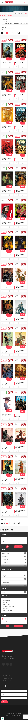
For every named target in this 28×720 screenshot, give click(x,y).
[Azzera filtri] (7, 546)
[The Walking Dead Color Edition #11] (21, 50)
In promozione (6, 600)
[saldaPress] (9, 2)
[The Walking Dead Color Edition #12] (21, 82)
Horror (14, 592)
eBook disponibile (7, 610)
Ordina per (3, 27)
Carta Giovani (6, 604)
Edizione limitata (14, 585)
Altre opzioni (5, 595)
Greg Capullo (14, 562)
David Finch (14, 565)
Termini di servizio (7, 680)
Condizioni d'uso (7, 675)
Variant (14, 579)
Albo (3, 572)
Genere (4, 588)
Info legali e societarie (8, 678)
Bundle (5, 602)
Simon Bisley (14, 559)
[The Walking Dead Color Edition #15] (7, 242)
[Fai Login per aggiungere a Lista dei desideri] (3, 66)
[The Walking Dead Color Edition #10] (7, 50)
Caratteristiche (6, 569)
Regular (14, 576)
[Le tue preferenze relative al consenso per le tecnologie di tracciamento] (2, 718)
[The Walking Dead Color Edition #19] (7, 370)
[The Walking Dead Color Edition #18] (7, 338)
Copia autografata (7, 608)
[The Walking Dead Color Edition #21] (7, 434)
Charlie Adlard (14, 556)
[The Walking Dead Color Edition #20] (7, 402)
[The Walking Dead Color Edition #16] (7, 274)
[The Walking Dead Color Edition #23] (7, 499)
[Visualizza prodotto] (9, 66)
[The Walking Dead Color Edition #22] (7, 466)
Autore (4, 549)
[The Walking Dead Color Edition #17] (7, 306)
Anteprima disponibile (8, 606)
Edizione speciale (6, 582)
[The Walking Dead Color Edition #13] (21, 114)
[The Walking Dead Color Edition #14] (21, 146)
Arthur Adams (14, 553)
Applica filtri (18, 546)
